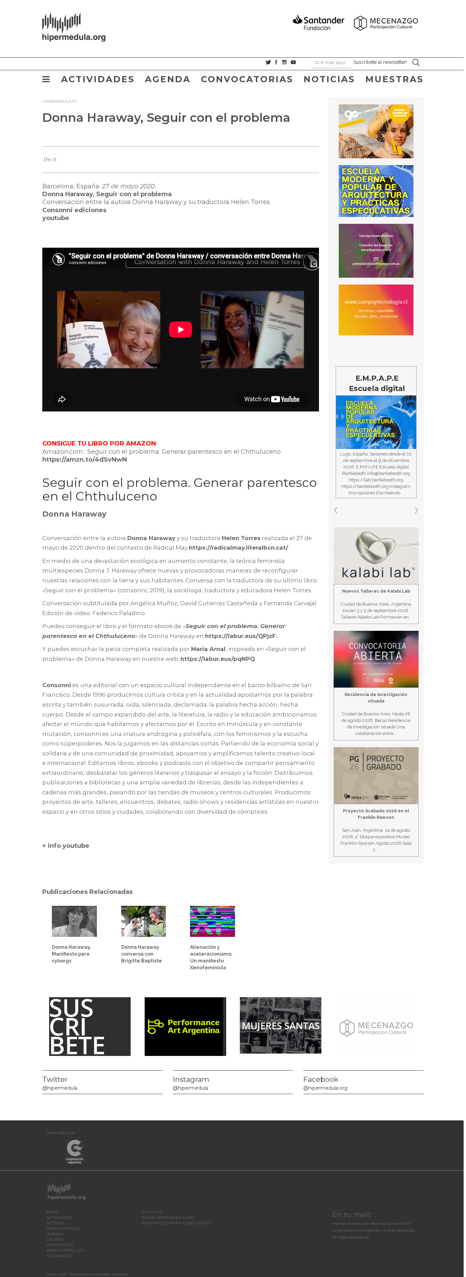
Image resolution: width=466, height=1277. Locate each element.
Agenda (168, 79)
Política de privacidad (90, 1274)
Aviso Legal (56, 1274)
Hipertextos (59, 1245)
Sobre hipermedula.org (168, 1217)
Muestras (394, 79)
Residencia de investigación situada (376, 697)
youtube (55, 218)
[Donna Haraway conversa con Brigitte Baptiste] (143, 921)
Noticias (329, 79)
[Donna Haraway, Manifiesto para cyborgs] (74, 921)
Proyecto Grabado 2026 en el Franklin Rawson (376, 814)
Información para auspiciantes (176, 1223)
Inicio (52, 1212)
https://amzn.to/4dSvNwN (85, 459)
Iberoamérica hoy (66, 1250)
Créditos (120, 1274)
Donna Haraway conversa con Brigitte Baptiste (141, 953)
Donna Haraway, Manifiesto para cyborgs (71, 953)
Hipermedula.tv (59, 101)
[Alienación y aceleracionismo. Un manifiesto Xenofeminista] (212, 921)
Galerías (55, 1239)
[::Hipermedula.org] (80, 26)
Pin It (50, 160)
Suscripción (59, 1255)
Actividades (98, 79)
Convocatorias (247, 79)
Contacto (152, 1212)
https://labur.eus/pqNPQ (217, 658)
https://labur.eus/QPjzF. (241, 636)
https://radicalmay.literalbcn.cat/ (238, 547)
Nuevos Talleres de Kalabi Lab (376, 591)
